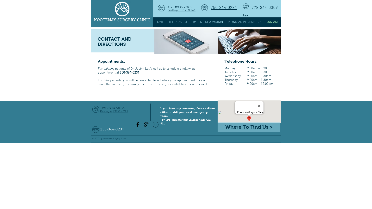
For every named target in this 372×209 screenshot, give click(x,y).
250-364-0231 (224, 7)
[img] (186, 41)
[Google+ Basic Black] (146, 124)
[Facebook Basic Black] (137, 124)
